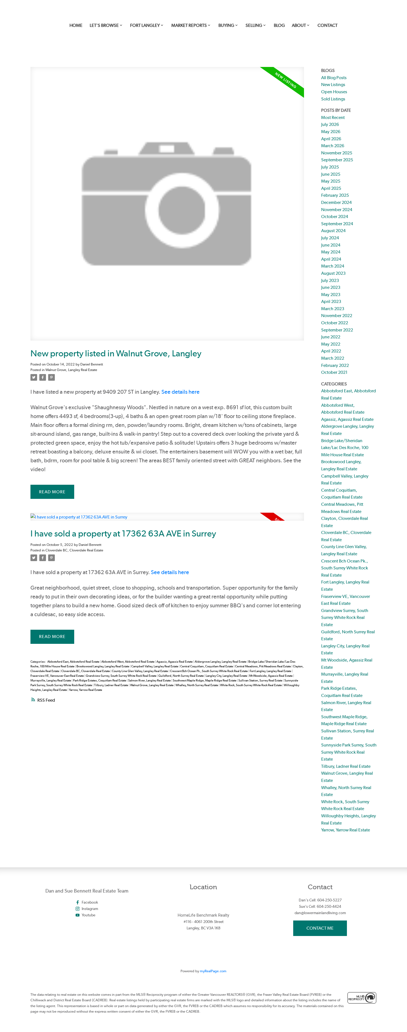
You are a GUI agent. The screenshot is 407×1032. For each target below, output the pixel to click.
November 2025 (336, 152)
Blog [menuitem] (279, 25)
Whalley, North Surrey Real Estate (197, 685)
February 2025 (335, 195)
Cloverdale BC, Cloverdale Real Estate (74, 550)
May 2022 (330, 344)
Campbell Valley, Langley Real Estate (155, 666)
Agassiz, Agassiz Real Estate (174, 661)
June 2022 (330, 336)
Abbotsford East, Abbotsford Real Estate (73, 661)
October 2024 (334, 216)
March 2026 (332, 145)
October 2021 (334, 372)
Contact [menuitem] (328, 25)
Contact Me (320, 928)
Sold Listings (333, 99)
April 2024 (331, 259)
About (299, 25)
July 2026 (330, 124)
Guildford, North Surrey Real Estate (181, 676)
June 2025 (330, 174)
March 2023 (332, 308)
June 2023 (330, 287)
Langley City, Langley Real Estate (227, 676)
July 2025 (330, 167)
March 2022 (332, 358)
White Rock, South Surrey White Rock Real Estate (251, 685)
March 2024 (332, 266)
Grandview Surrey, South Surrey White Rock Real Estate (121, 676)
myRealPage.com (213, 971)
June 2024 (330, 245)
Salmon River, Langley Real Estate (149, 680)
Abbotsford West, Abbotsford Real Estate (128, 661)
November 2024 (336, 209)
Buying (226, 25)
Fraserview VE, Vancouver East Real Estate (57, 676)
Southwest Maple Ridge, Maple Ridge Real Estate (205, 680)
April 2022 (331, 351)
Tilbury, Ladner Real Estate (111, 685)
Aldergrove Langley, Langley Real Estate (221, 661)
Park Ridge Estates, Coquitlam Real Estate (100, 680)
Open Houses (334, 91)
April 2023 (331, 301)
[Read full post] (167, 207)
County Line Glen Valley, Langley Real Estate (140, 671)
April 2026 (331, 138)
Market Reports (189, 25)
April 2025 (331, 188)
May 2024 (330, 252)
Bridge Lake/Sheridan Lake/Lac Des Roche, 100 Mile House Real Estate (344, 447)
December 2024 (336, 202)
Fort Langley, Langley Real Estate (271, 671)
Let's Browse (104, 25)
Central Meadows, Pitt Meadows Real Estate (263, 666)
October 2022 (334, 322)
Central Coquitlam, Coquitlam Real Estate (207, 666)
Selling (254, 25)
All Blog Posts (334, 77)
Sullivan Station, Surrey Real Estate (260, 680)
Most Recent (333, 117)
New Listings (333, 84)
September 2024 (337, 223)
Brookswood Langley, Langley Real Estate (103, 666)
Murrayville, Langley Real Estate (51, 680)
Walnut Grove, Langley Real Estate (71, 369)
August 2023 (333, 273)
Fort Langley (145, 25)
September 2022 (337, 330)
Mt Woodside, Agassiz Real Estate (271, 676)
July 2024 (330, 237)
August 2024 (333, 230)
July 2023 (330, 280)
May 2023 (330, 294)
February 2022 (335, 365)
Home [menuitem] (76, 25)
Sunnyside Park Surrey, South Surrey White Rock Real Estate (349, 752)
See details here (180, 391)
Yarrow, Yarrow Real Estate (85, 690)
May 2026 (330, 131)
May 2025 (330, 181)
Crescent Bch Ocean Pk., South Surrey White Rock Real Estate (209, 671)
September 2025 (337, 159)
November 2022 (336, 315)
